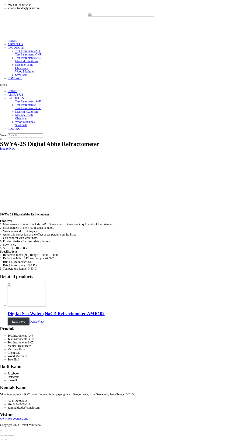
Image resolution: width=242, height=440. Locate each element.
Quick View (36, 321)
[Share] (5, 435)
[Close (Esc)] (1, 435)
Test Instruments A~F (28, 51)
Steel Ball (21, 74)
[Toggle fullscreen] (9, 435)
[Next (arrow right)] (5, 439)
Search (4, 135)
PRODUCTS (16, 47)
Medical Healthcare (26, 61)
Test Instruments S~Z (28, 57)
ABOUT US (15, 44)
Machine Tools (24, 64)
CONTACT (15, 78)
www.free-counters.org (14, 418)
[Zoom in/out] (12, 435)
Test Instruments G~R (28, 54)
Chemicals (21, 68)
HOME (12, 40)
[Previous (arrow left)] (1, 439)
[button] (121, 85)
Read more (18, 321)
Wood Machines (25, 71)
